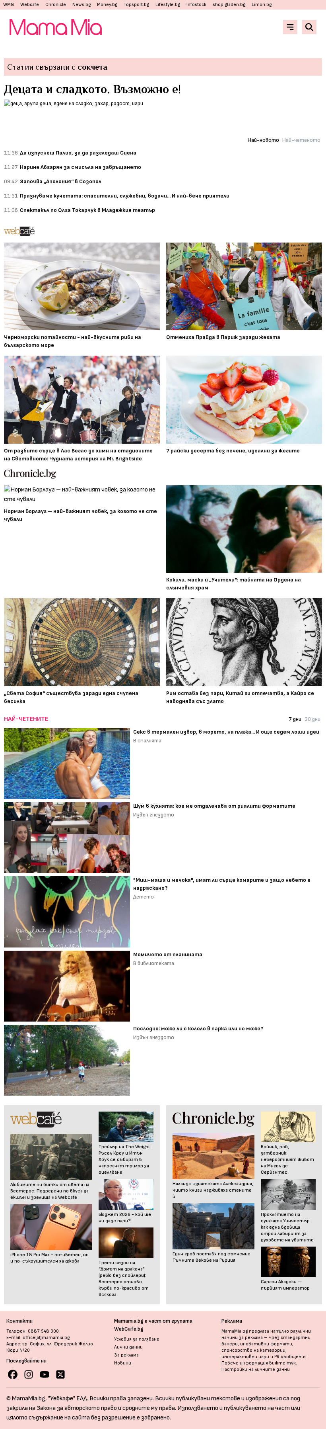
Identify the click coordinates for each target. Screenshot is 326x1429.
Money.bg (107, 5)
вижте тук (282, 1363)
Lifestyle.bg (167, 5)
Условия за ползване (136, 1339)
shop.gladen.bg (229, 5)
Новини (122, 1363)
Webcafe (29, 5)
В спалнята (147, 740)
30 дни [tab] (312, 719)
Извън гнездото (153, 814)
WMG (8, 5)
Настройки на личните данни (255, 1369)
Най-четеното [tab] (301, 140)
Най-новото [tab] (263, 140)
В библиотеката (153, 963)
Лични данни (128, 1347)
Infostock (196, 5)
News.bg (81, 5)
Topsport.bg (136, 5)
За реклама (126, 1355)
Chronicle (55, 5)
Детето (143, 896)
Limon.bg (262, 5)
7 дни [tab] (295, 719)
